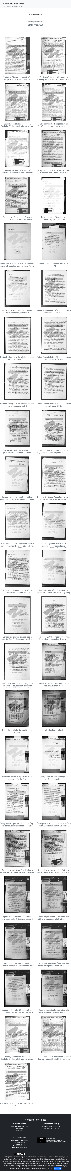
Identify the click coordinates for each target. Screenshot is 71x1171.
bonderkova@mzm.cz (20, 1147)
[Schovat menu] (67, 5)
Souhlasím (57, 1168)
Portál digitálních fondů (13, 5)
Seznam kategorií (36, 14)
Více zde (49, 1168)
